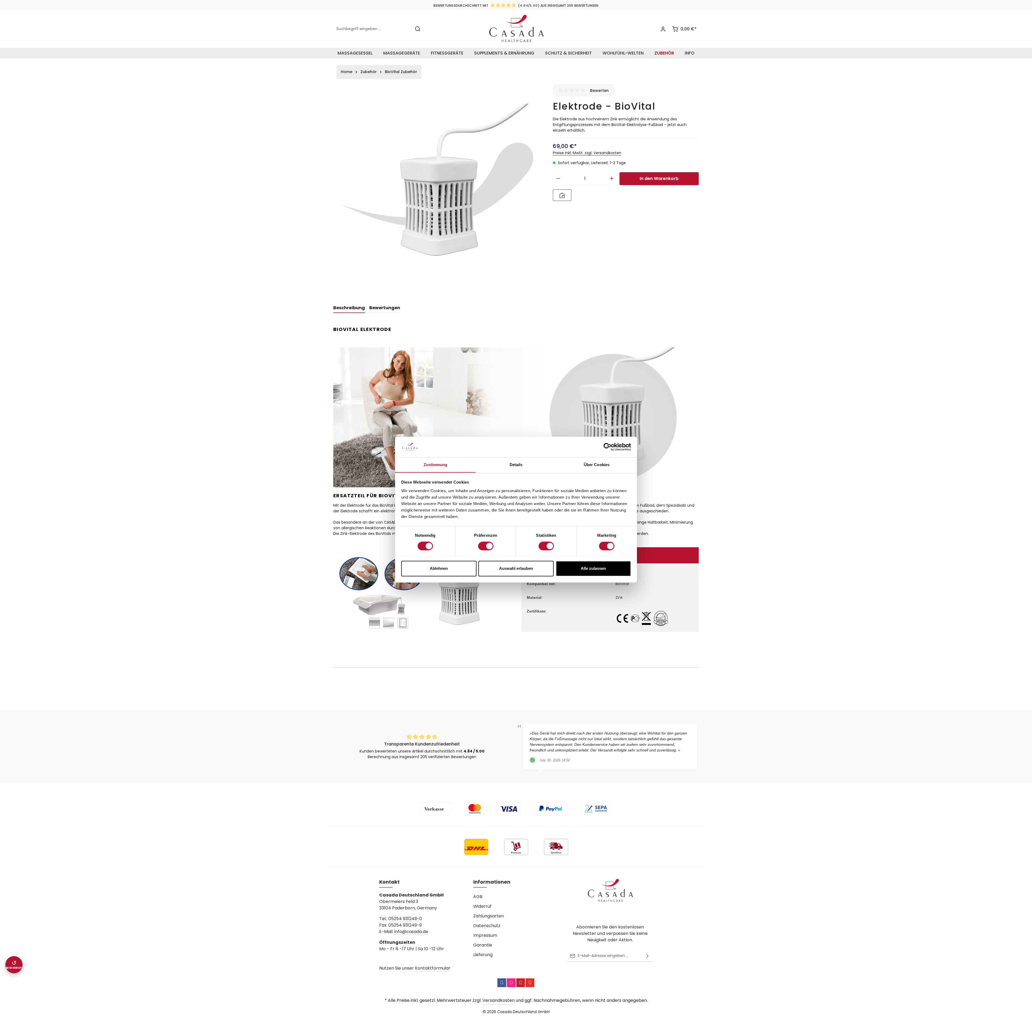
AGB (477, 897)
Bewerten (599, 90)
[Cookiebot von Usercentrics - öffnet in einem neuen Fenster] (607, 447)
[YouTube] (530, 982)
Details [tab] (516, 464)
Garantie (482, 945)
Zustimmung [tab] (435, 464)
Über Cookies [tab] (597, 464)
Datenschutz (486, 926)
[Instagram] (511, 982)
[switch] (485, 546)
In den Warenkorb (659, 178)
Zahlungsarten (488, 916)
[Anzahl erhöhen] (611, 178)
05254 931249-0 (405, 919)
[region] (437, 188)
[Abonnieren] (647, 956)
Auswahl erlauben (516, 568)
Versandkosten (498, 1000)
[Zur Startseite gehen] (516, 29)
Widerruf (482, 906)
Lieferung (483, 955)
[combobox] (372, 29)
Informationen (491, 881)
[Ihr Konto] (663, 29)
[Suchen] (417, 29)
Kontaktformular (432, 968)
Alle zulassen (593, 568)
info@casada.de (411, 931)
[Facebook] (501, 982)
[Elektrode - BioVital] (437, 188)
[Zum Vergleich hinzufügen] (562, 195)
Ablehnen (439, 568)
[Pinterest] (520, 982)
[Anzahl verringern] (558, 178)
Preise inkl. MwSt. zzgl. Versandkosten (587, 153)
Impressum (485, 935)
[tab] (349, 308)
